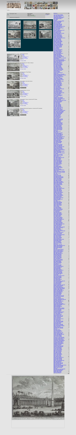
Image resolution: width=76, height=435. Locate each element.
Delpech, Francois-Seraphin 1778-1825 (59, 110)
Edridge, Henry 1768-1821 (57, 126)
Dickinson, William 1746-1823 (58, 112)
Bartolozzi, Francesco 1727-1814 (58, 27)
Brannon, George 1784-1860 (58, 55)
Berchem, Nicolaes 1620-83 (58, 34)
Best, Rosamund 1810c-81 (58, 35)
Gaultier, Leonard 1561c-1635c (58, 155)
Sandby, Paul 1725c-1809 (57, 309)
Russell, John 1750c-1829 (57, 301)
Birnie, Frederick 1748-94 (57, 39)
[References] (54, 8)
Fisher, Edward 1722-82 (57, 140)
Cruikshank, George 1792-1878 (58, 97)
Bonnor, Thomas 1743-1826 (58, 46)
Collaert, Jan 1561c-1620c (57, 84)
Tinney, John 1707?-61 (57, 331)
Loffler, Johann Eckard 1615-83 (58, 227)
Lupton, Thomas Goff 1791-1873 (58, 232)
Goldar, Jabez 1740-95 (57, 159)
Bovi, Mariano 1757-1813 (57, 50)
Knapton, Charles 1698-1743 (58, 213)
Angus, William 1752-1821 (57, 18)
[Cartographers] (56, 3)
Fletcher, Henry (56, 143)
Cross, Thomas (56, 96)
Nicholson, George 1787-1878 (58, 260)
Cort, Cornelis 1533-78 (57, 94)
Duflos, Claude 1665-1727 (57, 120)
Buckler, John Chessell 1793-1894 (59, 59)
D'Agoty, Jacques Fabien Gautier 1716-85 (60, 100)
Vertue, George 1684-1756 (57, 347)
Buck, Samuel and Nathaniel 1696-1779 (59, 60)
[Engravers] (25, 6)
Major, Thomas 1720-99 (57, 236)
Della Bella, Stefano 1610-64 (58, 109)
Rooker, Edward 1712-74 (57, 294)
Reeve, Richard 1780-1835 (58, 286)
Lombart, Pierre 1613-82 (57, 229)
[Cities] (41, 3)
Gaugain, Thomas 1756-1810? (58, 154)
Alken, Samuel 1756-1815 (57, 16)
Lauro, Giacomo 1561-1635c (58, 218)
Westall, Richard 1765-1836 (58, 358)
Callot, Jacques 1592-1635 (58, 67)
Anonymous (55, 20)
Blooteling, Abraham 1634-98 (58, 41)
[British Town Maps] (33, 3)
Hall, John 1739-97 (56, 168)
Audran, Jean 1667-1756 (57, 22)
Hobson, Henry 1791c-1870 (58, 187)
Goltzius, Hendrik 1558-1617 (58, 160)
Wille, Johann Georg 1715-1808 (58, 365)
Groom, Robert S (56, 165)
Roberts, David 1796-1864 (57, 292)
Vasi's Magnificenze (25, 56)
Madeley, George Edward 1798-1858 (59, 234)
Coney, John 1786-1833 (57, 87)
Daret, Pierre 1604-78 (57, 102)
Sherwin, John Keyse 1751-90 (58, 316)
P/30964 (23, 54)
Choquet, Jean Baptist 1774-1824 (59, 79)
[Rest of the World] (36, 3)
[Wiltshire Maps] (49, 3)
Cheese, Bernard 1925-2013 (58, 75)
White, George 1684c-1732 (58, 361)
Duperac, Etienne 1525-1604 (58, 123)
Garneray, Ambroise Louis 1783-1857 (59, 152)
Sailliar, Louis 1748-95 (57, 307)
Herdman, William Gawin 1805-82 (59, 182)
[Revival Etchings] (33, 8)
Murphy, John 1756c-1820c (58, 257)
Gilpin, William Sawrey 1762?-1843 (59, 157)
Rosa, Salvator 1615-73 (57, 297)
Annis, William (56, 19)
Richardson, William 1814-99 (58, 289)
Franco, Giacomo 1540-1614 (58, 147)
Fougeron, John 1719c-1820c (58, 145)
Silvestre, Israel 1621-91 (57, 317)
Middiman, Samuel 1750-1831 (58, 251)
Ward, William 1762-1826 (57, 352)
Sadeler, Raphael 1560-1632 (58, 306)
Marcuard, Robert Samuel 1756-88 (59, 239)
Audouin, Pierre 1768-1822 (58, 21)
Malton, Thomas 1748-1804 (58, 237)
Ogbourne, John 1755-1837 (58, 262)
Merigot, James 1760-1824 (58, 247)
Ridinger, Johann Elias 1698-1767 (59, 290)
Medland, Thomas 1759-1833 (58, 246)
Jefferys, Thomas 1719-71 (57, 205)
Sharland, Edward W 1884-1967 (58, 315)
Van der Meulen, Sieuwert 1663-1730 (59, 340)
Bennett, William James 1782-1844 (59, 33)
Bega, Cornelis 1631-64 (57, 31)
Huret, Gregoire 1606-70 (57, 201)
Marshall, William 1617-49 (57, 240)
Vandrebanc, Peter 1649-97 (58, 344)
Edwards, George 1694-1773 (58, 128)
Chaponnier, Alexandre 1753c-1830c (59, 74)
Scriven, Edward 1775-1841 (58, 314)
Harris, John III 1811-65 (57, 173)
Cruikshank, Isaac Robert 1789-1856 (59, 98)
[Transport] (43, 6)
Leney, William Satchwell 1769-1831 (59, 223)
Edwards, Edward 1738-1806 (58, 127)
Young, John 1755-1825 (57, 372)
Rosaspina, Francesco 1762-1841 (59, 296)
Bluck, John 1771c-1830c (57, 43)
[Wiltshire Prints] (46, 3)
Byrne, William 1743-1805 (57, 66)
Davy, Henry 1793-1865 (57, 104)
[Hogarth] (31, 6)
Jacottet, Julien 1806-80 (57, 203)
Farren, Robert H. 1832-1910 (58, 137)
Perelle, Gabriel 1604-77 (57, 268)
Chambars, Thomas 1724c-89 (58, 72)
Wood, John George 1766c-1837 (58, 369)
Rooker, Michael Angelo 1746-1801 (59, 295)
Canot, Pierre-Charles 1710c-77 (58, 68)
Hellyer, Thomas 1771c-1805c (58, 181)
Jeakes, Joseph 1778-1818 (58, 204)
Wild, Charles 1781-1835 (57, 364)
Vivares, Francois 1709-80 (57, 348)
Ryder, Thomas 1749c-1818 (58, 302)
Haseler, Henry (56, 174)
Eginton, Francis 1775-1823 (58, 129)
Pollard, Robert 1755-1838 (57, 277)
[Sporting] (41, 6)
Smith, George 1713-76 (57, 319)
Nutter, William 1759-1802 (57, 261)
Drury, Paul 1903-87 (57, 118)
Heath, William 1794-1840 (57, 180)
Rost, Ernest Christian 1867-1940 (59, 298)
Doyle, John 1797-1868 (57, 117)
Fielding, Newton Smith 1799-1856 (59, 138)
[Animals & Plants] (36, 6)
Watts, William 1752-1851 (57, 356)
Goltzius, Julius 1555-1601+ (58, 161)
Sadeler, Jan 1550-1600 (57, 305)
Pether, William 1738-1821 (57, 269)
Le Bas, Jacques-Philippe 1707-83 (59, 219)
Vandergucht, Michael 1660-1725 (58, 343)
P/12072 (23, 72)
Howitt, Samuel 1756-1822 (57, 196)
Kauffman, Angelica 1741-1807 (58, 209)
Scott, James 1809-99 (57, 313)
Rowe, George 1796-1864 (57, 300)
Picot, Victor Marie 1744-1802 (58, 273)
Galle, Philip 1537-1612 (57, 150)
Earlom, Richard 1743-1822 (58, 125)
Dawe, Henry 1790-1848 (57, 105)
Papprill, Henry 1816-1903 (57, 264)
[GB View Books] (51, 8)
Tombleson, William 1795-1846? (58, 332)
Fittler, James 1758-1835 (57, 142)
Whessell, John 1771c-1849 (58, 359)
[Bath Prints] (43, 3)
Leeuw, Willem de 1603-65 (57, 221)
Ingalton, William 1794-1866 (58, 202)
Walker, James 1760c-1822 (58, 351)
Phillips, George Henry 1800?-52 (58, 270)
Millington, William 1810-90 (58, 254)
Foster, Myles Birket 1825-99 (58, 144)
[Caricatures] (33, 6)
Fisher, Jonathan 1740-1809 (58, 141)
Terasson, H (55, 328)
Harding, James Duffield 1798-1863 (59, 169)
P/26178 (23, 109)
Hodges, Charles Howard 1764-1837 (59, 188)
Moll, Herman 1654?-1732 (57, 255)
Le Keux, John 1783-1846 (57, 220)
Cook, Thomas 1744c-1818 (58, 90)
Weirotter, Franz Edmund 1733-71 (59, 357)
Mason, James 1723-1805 (57, 242)
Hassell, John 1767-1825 (57, 175)
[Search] (56, 8)
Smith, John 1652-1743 (57, 320)
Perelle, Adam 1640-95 (57, 267)
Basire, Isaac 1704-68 (57, 28)
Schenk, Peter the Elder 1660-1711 (59, 311)
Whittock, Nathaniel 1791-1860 (58, 362)
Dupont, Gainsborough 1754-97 (58, 124)
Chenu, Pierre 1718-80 (57, 77)
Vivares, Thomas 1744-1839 (58, 349)
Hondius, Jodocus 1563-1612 (58, 194)
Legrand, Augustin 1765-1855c (58, 222)
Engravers (55, 13)
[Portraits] (38, 6)
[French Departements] (51, 3)
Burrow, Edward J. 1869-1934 (58, 64)
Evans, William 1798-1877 (57, 133)
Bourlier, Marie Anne (57, 48)
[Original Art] (46, 6)
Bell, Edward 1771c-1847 (57, 32)
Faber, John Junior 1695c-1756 (58, 134)
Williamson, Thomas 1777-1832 (58, 366)
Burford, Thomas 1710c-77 (58, 61)
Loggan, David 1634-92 (57, 228)
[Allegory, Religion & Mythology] (38, 8)
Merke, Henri (55, 248)
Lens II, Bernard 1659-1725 (58, 224)
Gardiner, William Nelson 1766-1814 (59, 151)
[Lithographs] (31, 8)
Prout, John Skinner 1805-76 (58, 281)
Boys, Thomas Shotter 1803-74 (58, 53)
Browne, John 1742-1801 (57, 57)
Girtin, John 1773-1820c (57, 158)
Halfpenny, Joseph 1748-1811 (58, 167)
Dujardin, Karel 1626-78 (57, 121)
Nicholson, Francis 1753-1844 (58, 259)
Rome (24, 65)
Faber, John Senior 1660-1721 (58, 135)
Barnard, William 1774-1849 (58, 24)
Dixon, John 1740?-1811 (57, 114)
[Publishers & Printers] (28, 6)
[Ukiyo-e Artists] (36, 8)
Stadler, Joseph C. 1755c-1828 (58, 324)
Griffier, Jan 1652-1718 (57, 164)
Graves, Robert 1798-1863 (57, 162)
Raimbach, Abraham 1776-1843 (58, 285)
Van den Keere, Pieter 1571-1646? (59, 339)
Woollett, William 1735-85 (57, 371)
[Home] (14, 7)
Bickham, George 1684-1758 (58, 37)
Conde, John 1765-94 (57, 86)
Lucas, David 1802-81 (57, 231)
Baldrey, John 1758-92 (57, 23)
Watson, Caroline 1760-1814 (58, 354)
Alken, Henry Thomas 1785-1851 (58, 15)
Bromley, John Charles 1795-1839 (59, 56)
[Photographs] (49, 6)
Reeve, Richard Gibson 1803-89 (58, 287)
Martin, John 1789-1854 (57, 241)
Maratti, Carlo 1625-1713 (57, 238)
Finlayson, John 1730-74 (57, 139)
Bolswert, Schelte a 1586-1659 (58, 44)
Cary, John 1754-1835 (57, 71)
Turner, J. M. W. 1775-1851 (58, 336)
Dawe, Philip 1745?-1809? (57, 106)
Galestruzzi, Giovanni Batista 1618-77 (59, 149)
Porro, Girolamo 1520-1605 (58, 279)
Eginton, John (56, 130)
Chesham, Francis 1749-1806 (58, 78)
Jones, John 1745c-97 (57, 206)
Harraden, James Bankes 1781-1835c (59, 171)
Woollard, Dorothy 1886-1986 (58, 370)
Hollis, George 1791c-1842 (58, 193)
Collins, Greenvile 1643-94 (57, 85)
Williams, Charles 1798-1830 (58, 367)
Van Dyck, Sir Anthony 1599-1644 (59, 341)
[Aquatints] (28, 8)
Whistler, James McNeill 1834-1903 (59, 360)
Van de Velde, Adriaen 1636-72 (58, 338)
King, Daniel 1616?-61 (57, 210)
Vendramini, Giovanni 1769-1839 (58, 345)
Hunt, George (56, 200)
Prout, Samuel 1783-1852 (57, 282)
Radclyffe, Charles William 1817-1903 (59, 284)
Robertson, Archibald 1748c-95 (58, 291)
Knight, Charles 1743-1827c (58, 214)
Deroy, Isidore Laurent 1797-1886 (58, 111)
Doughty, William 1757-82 (57, 116)
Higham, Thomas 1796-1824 (58, 183)
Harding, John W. (56, 170)
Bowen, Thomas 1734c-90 (57, 51)
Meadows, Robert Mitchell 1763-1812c (59, 245)
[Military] (49, 8)
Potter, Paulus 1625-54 (57, 280)
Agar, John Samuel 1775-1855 (58, 14)
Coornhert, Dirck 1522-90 (57, 93)
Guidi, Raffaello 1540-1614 (58, 166)
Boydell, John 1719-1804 (57, 52)
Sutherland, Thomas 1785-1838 (58, 327)
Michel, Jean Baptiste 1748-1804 (58, 250)
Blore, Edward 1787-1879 (57, 42)
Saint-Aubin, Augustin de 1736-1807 (59, 308)
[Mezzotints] (56, 6)
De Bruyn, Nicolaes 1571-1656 (58, 107)
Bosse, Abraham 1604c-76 (58, 47)
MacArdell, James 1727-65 (58, 233)
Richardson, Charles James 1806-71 (59, 288)
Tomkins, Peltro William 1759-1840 (59, 334)
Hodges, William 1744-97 (57, 189)
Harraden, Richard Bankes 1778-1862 (59, 172)
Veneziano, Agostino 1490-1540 (58, 346)
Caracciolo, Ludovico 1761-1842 (58, 69)
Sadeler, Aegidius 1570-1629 (58, 304)
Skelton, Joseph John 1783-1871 (58, 318)
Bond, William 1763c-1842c (58, 45)
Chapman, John (56, 73)
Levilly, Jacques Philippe (57, 226)
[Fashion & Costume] (46, 8)
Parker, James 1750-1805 (57, 265)
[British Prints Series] (28, 3)
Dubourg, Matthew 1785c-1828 (58, 119)
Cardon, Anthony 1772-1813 (58, 70)
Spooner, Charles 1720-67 (57, 322)
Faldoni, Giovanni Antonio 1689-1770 (59, 136)
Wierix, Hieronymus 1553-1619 (58, 363)
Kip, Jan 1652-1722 (56, 211)
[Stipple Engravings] (25, 8)
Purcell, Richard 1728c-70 (57, 283)
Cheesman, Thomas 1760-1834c (58, 76)
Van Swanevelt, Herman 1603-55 (58, 342)
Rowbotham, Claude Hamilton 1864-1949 (60, 299)
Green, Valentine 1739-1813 (58, 163)
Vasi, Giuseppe (24, 57)
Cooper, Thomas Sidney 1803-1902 (59, 92)
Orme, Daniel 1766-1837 (57, 263)
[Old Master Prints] (54, 6)
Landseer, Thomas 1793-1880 (58, 217)
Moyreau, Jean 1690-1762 (57, 256)
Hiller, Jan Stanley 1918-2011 (58, 184)
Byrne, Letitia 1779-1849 (57, 65)
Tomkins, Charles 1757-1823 (58, 333)
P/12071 (23, 63)
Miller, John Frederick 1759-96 (58, 253)
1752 (22, 59)
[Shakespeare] (43, 8)
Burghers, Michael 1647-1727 (58, 62)
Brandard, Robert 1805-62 (57, 54)
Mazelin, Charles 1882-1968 (58, 244)
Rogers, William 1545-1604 (58, 293)
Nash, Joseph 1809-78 (57, 258)
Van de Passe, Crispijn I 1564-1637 (59, 337)
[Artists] (54, 3)
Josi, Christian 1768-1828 (57, 207)
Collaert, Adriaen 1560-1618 (58, 83)
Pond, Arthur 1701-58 (57, 278)
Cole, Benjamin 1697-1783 (57, 82)
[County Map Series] (31, 3)
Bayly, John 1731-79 (57, 29)
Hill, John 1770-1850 (57, 185)
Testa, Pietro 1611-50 (57, 329)
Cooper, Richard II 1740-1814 (58, 91)
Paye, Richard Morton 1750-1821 (58, 266)
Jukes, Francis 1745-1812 (57, 208)
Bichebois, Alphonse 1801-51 (58, 36)
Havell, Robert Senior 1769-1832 (58, 177)
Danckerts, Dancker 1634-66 (58, 101)
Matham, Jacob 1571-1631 (58, 243)
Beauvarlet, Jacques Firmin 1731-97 (59, 30)
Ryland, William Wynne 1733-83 (58, 303)
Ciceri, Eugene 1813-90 (57, 80)
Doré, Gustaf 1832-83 (57, 115)
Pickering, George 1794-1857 (58, 271)
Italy (23, 55)
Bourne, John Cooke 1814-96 (58, 49)
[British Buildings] (38, 3)
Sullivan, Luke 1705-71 (57, 326)
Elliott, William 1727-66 (57, 131)
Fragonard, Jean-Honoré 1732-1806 (59, 146)
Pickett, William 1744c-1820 (58, 272)
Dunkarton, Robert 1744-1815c (58, 122)
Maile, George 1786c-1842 (57, 235)
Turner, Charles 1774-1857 (57, 335)
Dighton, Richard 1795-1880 (58, 113)
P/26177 (23, 100)
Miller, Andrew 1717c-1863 (57, 252)
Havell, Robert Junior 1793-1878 (58, 176)
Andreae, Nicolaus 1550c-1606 (58, 17)
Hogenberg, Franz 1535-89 (58, 191)
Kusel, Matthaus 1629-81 (57, 215)
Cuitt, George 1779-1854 (57, 99)
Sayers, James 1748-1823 (57, 310)
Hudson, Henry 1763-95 (57, 198)
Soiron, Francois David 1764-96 (58, 321)
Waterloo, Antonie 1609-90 (57, 353)
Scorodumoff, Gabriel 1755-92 (58, 312)
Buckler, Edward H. (56, 58)
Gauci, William (56, 153)
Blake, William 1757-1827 (57, 40)
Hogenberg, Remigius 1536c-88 (58, 192)
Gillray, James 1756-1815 (57, 156)
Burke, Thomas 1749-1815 (58, 63)
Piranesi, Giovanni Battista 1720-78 (59, 275)
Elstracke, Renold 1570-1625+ (58, 132)
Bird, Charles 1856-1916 (57, 38)
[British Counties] (25, 3)
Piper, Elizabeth (56, 274)
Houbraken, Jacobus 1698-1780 (58, 195)
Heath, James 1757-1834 (57, 179)
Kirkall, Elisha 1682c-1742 (57, 212)
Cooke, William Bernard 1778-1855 (59, 88)
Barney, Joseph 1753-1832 (58, 25)
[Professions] (41, 8)
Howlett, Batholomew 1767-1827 (58, 197)
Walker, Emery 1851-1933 (57, 350)
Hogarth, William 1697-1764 (58, 190)
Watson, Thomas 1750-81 (57, 355)
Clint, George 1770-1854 (57, 81)
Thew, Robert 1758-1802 (57, 330)
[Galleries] (51, 6)
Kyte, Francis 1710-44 (57, 216)
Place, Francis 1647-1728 (57, 276)
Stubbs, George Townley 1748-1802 (59, 325)
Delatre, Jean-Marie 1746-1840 (58, 108)
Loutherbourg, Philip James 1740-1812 (59, 230)
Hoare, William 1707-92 (57, 186)
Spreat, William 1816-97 (57, 323)
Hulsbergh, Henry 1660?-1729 (58, 199)
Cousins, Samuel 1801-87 (57, 95)
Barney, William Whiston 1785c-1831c (59, 26)
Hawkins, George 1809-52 (57, 178)
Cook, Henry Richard (57, 89)
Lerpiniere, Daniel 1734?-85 (58, 225)
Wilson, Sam (55, 368)
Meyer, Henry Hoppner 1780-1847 (59, 249)
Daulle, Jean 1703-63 (57, 103)
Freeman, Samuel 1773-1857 (58, 148)
